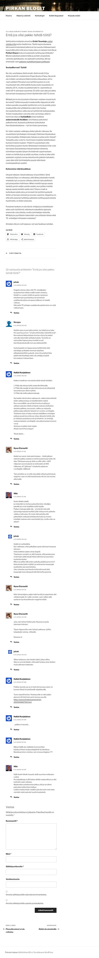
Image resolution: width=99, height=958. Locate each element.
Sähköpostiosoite (15, 866)
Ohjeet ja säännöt (23, 16)
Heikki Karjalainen (22, 372)
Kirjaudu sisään (74, 16)
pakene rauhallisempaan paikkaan (34, 62)
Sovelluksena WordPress (43, 952)
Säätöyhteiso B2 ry (25, 952)
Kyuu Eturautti (35, 31)
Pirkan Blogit (25, 8)
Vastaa (16, 313)
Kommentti (12, 821)
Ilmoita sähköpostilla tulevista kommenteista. (26, 894)
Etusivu (9, 16)
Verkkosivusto (13, 879)
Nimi (8, 854)
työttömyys (15, 253)
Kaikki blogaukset (56, 16)
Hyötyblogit (40, 16)
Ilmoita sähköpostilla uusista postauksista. (25, 903)
